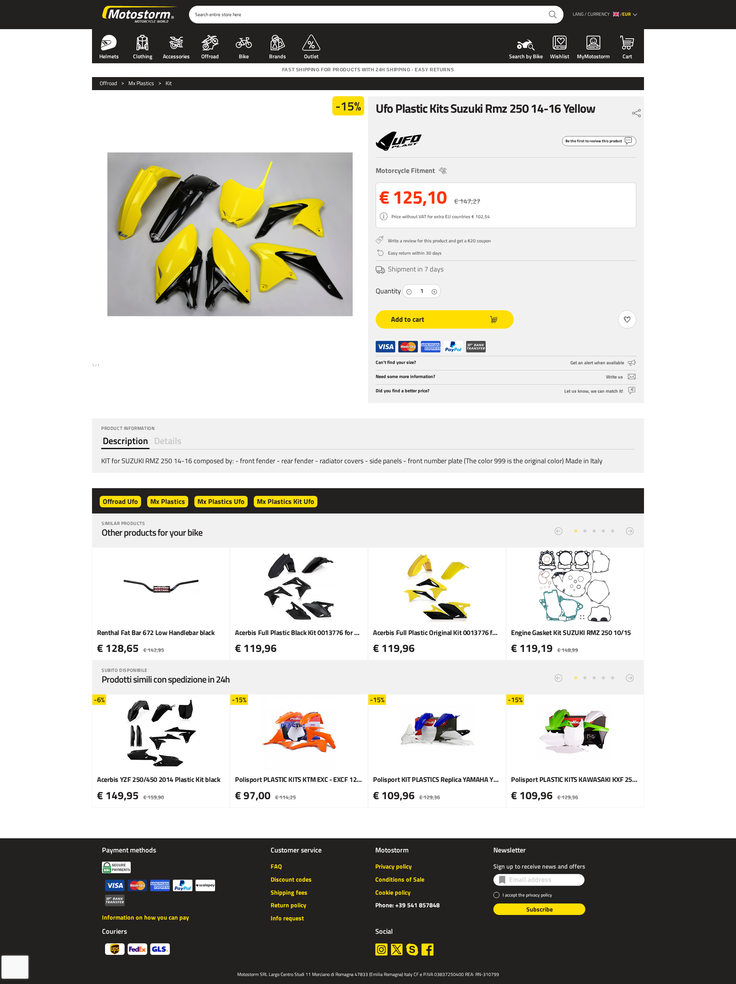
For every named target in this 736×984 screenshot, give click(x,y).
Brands (277, 55)
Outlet (311, 55)
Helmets (109, 55)
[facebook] (427, 949)
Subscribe (539, 909)
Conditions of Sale (399, 879)
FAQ (276, 866)
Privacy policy (393, 866)
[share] (637, 111)
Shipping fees (289, 892)
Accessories (176, 55)
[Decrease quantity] (409, 291)
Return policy (288, 905)
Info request (287, 918)
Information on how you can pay (145, 917)
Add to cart (407, 319)
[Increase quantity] (434, 291)
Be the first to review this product (593, 141)
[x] (397, 949)
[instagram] (381, 949)
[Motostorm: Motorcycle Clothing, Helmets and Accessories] (140, 14)
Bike (244, 55)
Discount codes (291, 879)
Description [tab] (125, 441)
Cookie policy (393, 892)
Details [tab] (167, 441)
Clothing (142, 55)
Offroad (210, 55)
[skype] (412, 949)
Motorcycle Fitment (405, 170)
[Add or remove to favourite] (627, 319)
